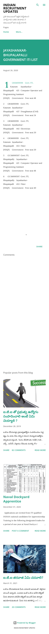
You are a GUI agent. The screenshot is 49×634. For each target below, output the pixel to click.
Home (6, 32)
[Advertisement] (24, 216)
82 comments (19, 450)
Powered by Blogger (26, 622)
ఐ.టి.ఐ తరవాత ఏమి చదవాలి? (23, 577)
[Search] (37, 5)
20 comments (19, 607)
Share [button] (39, 246)
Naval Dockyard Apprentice (16, 499)
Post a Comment (20, 530)
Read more (40, 450)
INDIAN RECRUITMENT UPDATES (14, 8)
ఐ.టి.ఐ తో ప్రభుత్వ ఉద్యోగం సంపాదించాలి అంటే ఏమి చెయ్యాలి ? (20, 416)
